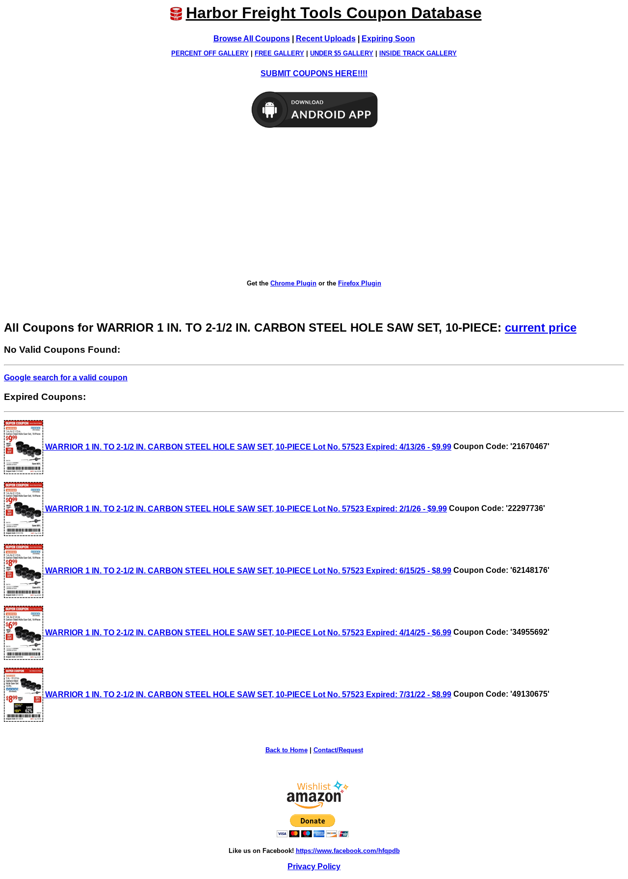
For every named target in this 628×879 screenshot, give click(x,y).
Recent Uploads (326, 38)
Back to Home (286, 750)
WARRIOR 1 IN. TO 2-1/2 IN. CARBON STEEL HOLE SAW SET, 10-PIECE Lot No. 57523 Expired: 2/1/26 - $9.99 (245, 509)
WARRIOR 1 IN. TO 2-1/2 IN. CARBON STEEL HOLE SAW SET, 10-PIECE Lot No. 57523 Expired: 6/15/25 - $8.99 (247, 571)
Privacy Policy (314, 866)
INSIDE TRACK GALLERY (418, 53)
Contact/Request (338, 750)
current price (540, 327)
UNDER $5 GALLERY (341, 53)
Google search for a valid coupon (66, 377)
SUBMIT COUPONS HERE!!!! (314, 73)
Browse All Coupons (251, 38)
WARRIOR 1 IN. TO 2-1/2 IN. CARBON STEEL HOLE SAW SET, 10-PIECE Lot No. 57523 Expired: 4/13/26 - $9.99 (247, 447)
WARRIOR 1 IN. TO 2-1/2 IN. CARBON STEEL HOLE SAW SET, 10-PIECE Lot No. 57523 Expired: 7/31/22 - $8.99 (247, 694)
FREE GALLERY (279, 53)
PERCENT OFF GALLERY (210, 53)
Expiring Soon (388, 38)
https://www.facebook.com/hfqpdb (348, 850)
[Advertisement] (314, 204)
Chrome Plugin (293, 283)
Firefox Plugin (359, 283)
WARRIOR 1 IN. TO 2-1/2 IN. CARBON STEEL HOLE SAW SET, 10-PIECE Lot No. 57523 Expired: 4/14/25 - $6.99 (247, 632)
